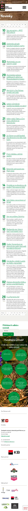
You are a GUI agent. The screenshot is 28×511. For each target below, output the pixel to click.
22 (13, 26)
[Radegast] (14, 470)
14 (17, 24)
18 (1, 26)
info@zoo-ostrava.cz (9, 441)
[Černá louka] (14, 507)
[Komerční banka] (14, 452)
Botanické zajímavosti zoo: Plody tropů (15, 170)
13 (14, 24)
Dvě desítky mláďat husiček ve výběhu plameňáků (15, 262)
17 (25, 313)
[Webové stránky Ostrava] (14, 477)
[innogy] (5, 491)
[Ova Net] (5, 499)
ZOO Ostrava (6, 7)
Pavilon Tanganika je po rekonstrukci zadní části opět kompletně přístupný (16, 246)
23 (16, 26)
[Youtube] (7, 421)
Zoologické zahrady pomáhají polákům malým (15, 45)
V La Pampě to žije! (12, 297)
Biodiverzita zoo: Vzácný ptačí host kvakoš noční (14, 230)
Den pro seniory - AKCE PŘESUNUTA (14, 31)
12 (11, 24)
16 (22, 24)
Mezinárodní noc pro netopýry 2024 (13, 62)
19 (4, 26)
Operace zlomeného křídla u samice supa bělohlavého (16, 283)
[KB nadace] (14, 499)
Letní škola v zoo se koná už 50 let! (16, 201)
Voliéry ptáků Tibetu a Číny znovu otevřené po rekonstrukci (15, 121)
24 (19, 26)
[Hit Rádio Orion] (14, 491)
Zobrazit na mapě (5, 436)
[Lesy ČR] (5, 507)
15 (19, 24)
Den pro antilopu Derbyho (15, 216)
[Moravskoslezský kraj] (14, 464)
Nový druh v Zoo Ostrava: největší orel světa (14, 91)
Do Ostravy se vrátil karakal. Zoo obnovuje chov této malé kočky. (16, 137)
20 (7, 26)
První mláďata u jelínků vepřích (14, 155)
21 (10, 26)
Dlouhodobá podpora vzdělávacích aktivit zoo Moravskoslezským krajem (15, 77)
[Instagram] (3, 421)
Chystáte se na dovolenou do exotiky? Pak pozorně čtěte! (16, 186)
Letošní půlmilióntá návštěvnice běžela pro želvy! (16, 105)
